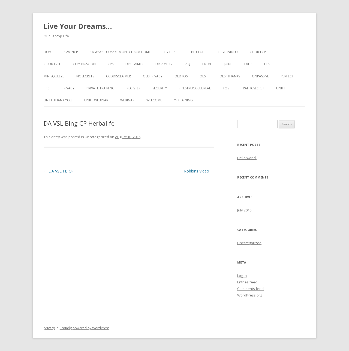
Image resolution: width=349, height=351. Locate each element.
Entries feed (247, 282)
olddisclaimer (118, 76)
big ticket (171, 52)
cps (110, 64)
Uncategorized (249, 242)
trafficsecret (252, 88)
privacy (68, 88)
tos (226, 88)
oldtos (181, 76)
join (227, 64)
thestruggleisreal (195, 88)
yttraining (183, 100)
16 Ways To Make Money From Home (120, 52)
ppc (47, 88)
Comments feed (250, 288)
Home (48, 52)
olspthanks (229, 76)
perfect (287, 76)
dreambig (163, 64)
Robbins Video (199, 171)
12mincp (71, 52)
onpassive (260, 76)
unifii (280, 88)
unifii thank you (58, 100)
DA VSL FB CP (59, 171)
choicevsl (52, 64)
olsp (203, 76)
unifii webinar (96, 100)
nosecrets (85, 76)
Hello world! (247, 157)
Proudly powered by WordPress (84, 328)
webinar (127, 100)
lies (267, 64)
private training (100, 88)
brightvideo (227, 52)
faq (187, 64)
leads (247, 64)
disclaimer (134, 64)
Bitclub (197, 52)
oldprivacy (153, 76)
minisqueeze (54, 76)
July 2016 (244, 210)
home (207, 64)
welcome (154, 100)
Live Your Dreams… (78, 26)
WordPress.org (249, 295)
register (133, 88)
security (159, 88)
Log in (242, 275)
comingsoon (84, 64)
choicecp (258, 52)
